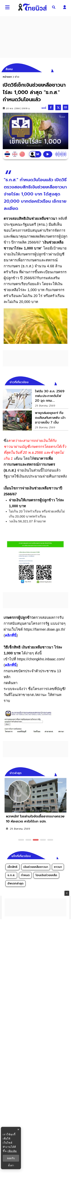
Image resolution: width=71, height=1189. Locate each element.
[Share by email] (65, 107)
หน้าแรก (7, 77)
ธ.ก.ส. (11, 875)
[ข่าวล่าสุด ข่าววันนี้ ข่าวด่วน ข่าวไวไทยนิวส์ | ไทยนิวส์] (32, 7)
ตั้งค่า (11, 1165)
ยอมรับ (11, 1158)
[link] (35, 399)
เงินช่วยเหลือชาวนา (35, 867)
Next (66, 772)
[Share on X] (58, 107)
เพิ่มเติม (12, 1151)
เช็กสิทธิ (12, 867)
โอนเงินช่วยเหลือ (46, 875)
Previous (60, 772)
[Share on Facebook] (51, 107)
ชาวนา (58, 867)
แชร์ (44, 108)
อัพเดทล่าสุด (15, 883)
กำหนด (25, 875)
